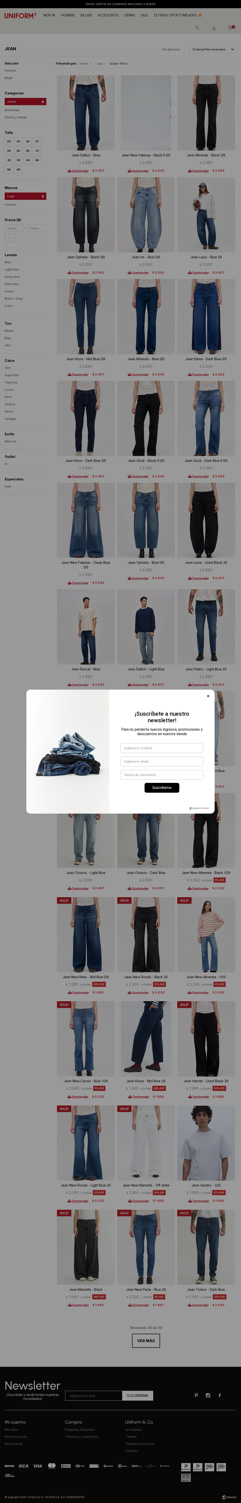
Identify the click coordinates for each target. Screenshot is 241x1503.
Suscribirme (162, 787)
